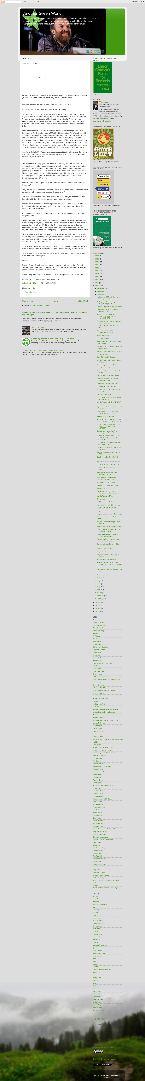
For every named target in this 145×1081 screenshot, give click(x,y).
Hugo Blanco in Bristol (104, 511)
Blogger (107, 1077)
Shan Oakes (97, 812)
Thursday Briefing (99, 864)
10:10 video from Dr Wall (105, 502)
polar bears (97, 991)
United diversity (98, 878)
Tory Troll (96, 869)
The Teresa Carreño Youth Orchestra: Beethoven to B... (108, 492)
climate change (98, 923)
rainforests (96, 994)
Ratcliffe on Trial (102, 488)
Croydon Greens (99, 650)
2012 (97, 280)
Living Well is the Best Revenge (108, 368)
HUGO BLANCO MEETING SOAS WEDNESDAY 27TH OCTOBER (109, 420)
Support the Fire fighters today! (108, 376)
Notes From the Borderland (102, 750)
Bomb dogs (101, 499)
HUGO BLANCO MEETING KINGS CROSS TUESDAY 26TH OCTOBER (109, 426)
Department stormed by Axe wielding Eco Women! (107, 432)
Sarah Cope (97, 810)
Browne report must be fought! (108, 485)
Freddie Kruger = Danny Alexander (109, 306)
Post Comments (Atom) (40, 305)
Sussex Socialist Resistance (103, 840)
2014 (97, 274)
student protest (98, 1010)
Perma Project (98, 769)
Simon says (97, 818)
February (100, 596)
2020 (97, 259)
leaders (95, 964)
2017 (97, 265)
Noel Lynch (97, 745)
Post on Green (98, 780)
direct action (97, 926)
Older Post (82, 301)
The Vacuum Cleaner (100, 859)
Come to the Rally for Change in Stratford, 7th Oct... (108, 530)
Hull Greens (97, 707)
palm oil (95, 980)
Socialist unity (98, 821)
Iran (94, 959)
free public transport (100, 945)
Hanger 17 (96, 701)
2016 (97, 268)
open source (97, 975)
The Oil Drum (98, 853)
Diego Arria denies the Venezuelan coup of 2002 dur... (109, 443)
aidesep (96, 896)
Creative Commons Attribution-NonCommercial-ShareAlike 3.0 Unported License (107, 1057)
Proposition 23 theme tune (106, 552)
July (98, 581)
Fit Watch (96, 666)
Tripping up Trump (99, 872)
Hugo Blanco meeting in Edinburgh (109, 514)
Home (55, 301)
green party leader (99, 953)
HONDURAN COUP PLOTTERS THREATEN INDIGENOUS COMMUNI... (108, 437)
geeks (95, 948)
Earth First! (97, 660)
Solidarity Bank (98, 826)
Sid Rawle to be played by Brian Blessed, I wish (108, 545)
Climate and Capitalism (101, 647)
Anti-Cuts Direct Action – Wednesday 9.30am (105, 331)
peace (95, 983)
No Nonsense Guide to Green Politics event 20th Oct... (107, 412)
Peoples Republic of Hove (102, 766)
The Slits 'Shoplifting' (104, 394)
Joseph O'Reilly (98, 717)
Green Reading (98, 693)
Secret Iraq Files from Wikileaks (108, 365)
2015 (97, 271)
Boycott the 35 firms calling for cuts (109, 351)
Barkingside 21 (98, 641)
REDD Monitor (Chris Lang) (103, 785)
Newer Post (27, 301)
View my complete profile (102, 121)
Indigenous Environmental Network (105, 709)
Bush (95, 915)
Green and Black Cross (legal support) (106, 679)
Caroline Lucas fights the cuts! (107, 383)
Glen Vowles (97, 674)
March (99, 593)
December (101, 288)
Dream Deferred (99, 658)
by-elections (97, 918)
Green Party (97, 950)
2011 (97, 283)
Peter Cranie (97, 774)
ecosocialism (97, 937)
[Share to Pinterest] (54, 283)
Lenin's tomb (97, 726)
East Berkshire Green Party (102, 663)
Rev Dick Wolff (98, 791)
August (100, 578)
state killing (97, 1005)
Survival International (100, 837)
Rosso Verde (97, 802)
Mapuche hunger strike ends (107, 549)
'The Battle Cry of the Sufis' (106, 482)
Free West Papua (99, 671)
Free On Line (97, 669)
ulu (94, 1013)
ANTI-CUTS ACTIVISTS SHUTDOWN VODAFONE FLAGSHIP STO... (107, 316)
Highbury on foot (99, 704)
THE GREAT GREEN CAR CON (108, 465)
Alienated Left (98, 628)
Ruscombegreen (99, 807)
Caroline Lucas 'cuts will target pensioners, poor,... (107, 310)
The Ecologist (98, 850)
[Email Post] (41, 283)
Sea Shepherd (98, 999)
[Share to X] (50, 283)
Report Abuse (99, 1019)
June (99, 584)
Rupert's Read (98, 804)
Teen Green (97, 842)
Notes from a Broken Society (103, 747)
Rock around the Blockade (102, 799)
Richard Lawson (98, 794)
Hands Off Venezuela (100, 698)
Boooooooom (98, 644)
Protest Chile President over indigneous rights (107, 473)
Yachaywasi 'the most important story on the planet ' (108, 303)
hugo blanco (97, 956)
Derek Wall (105, 102)
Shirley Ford (97, 815)
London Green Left (99, 731)
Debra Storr (97, 655)
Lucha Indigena (98, 734)
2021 (97, 256)
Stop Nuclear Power (100, 831)
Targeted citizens (103, 338)
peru (94, 986)
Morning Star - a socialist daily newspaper (108, 739)
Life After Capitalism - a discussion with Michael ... (109, 448)
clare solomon (98, 920)
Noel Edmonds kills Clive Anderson (109, 505)
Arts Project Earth (99, 639)
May (99, 587)
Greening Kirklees (99, 696)
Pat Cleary (96, 761)
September (101, 575)
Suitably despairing (99, 834)
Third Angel (97, 861)
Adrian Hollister (98, 622)
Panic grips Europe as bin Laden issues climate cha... (108, 540)
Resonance (97, 788)
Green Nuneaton (99, 688)
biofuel (95, 912)
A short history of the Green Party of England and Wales (43, 350)
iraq (94, 961)
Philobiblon (97, 777)
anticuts (95, 633)
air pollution (97, 899)
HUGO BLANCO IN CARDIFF (107, 508)
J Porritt (95, 715)
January (100, 599)
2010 (97, 286)
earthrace (96, 929)
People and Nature (99, 764)
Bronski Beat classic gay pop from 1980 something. (109, 453)
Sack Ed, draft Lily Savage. (106, 357)
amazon (96, 901)
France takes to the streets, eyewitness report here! (106, 478)
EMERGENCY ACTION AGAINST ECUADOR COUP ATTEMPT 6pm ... (110, 564)
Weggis (95, 885)
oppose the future (99, 755)
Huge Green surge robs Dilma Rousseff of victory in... (107, 535)
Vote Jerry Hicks (102, 354)
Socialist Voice (98, 823)
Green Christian (98, 685)
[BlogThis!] (48, 283)
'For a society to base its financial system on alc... (109, 322)
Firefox (95, 942)
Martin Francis (98, 736)
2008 (97, 605)
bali (94, 907)
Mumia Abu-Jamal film (105, 496)
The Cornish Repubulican (102, 848)
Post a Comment (31, 292)
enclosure (96, 939)
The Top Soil (97, 856)
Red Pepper (97, 783)
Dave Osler (97, 652)
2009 (97, 602)
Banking (96, 910)
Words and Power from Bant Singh (105, 888)
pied (94, 988)
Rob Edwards (98, 796)
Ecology (96, 931)
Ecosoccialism (98, 934)
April (99, 590)
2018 (97, 262)
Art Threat (96, 636)
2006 (97, 611)
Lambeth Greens (99, 723)
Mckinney (96, 972)
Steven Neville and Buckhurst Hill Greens (107, 829)
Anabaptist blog (98, 631)
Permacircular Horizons (101, 772)
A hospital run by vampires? (107, 559)
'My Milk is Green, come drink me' (109, 462)
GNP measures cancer (101, 677)
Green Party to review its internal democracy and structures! (52, 339)
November (101, 291)
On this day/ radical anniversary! (104, 753)
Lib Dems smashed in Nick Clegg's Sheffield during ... (109, 379)
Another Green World (42, 13)
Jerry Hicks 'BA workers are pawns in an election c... (109, 398)
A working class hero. (104, 335)
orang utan (97, 977)
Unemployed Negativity (101, 875)
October (100, 294)
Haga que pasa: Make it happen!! (109, 526)
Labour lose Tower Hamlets (106, 386)
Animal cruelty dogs (100, 904)
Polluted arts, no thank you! (106, 416)
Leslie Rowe (97, 728)
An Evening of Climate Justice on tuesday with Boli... (108, 298)
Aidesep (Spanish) (99, 625)
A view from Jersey (99, 620)
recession (96, 997)
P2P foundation (98, 758)
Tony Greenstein (99, 867)
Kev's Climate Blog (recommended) (105, 720)
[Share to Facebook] (52, 283)
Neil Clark (96, 742)
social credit (97, 1002)
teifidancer (96, 845)
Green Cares (97, 682)
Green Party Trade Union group (104, 690)
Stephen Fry (97, 1007)
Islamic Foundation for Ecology (104, 712)
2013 (97, 277)
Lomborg (96, 967)
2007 (97, 608)
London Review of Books (102, 969)
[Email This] (46, 283)
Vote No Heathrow (37, 327)
